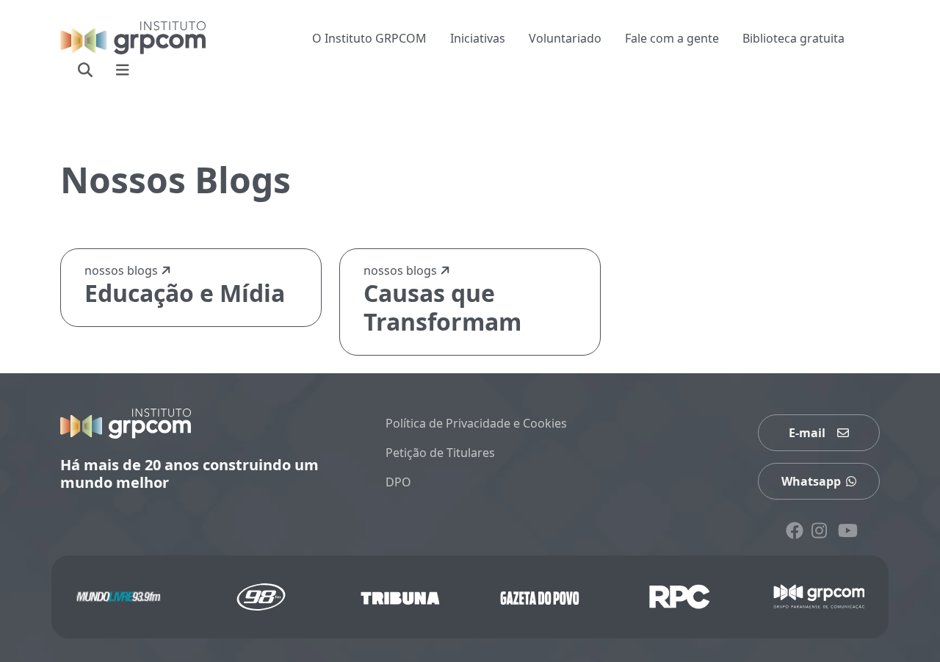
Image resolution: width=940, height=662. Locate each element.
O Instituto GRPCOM (369, 38)
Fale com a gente (672, 38)
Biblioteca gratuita (793, 38)
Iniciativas (477, 38)
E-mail (807, 433)
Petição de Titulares (440, 453)
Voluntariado (565, 38)
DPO (398, 482)
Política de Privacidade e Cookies (476, 423)
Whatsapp (811, 481)
